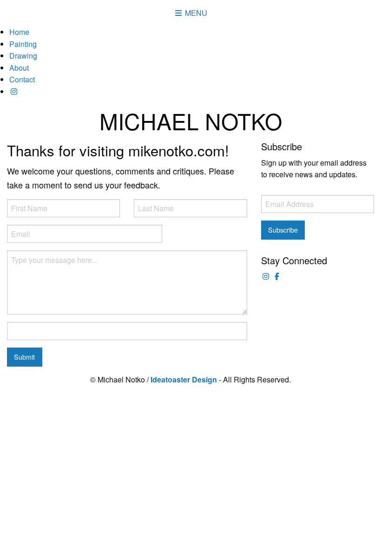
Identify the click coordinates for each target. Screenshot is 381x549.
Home (19, 32)
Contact (22, 79)
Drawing (23, 55)
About (19, 67)
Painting (23, 44)
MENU (195, 12)
